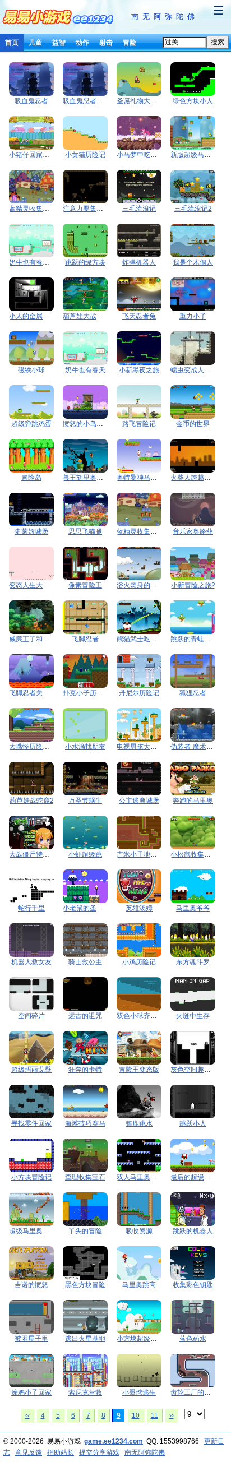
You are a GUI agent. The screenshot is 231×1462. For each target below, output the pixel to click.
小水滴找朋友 (85, 747)
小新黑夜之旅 (139, 370)
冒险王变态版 (139, 1070)
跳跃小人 (192, 1123)
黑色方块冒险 (85, 1285)
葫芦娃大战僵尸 (86, 316)
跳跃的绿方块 (85, 262)
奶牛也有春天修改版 (39, 262)
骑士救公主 (85, 962)
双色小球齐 (140, 1016)
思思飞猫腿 (85, 531)
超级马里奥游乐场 (36, 1231)
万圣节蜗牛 (85, 800)
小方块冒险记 (31, 1177)
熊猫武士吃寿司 (140, 639)
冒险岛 (31, 478)
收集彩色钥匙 (193, 1285)
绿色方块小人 (193, 101)
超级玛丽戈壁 (31, 1070)
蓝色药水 (192, 1339)
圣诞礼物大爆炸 (140, 101)
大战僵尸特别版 (32, 854)
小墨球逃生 (139, 1392)
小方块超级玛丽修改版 (150, 1339)
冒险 (129, 43)
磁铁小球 (31, 370)
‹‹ (27, 1415)
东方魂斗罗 (193, 962)
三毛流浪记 (139, 208)
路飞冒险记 (139, 424)
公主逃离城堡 (139, 800)
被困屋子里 (31, 1339)
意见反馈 (28, 1452)
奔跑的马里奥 (193, 800)
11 (154, 1415)
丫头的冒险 (85, 1231)
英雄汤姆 (139, 908)
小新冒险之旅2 (193, 585)
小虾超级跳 (85, 854)
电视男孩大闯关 (140, 747)
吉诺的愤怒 (31, 1285)
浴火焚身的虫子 (140, 585)
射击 (106, 43)
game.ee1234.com (113, 1441)
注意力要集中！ (86, 208)
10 (136, 1415)
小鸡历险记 (139, 962)
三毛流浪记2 (193, 208)
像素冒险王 (85, 585)
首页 (12, 43)
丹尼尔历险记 (139, 693)
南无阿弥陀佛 (164, 16)
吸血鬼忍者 (31, 101)
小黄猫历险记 (85, 155)
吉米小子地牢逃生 (143, 854)
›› (171, 1415)
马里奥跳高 (139, 1285)
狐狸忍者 (192, 693)
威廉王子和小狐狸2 (38, 639)
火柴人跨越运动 (194, 478)
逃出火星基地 (85, 1339)
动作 (82, 43)
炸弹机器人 (139, 262)
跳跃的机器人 (193, 1231)
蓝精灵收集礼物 (32, 208)
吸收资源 (139, 1231)
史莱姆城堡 (31, 531)
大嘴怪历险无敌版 (36, 747)
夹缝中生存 (193, 1016)
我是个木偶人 (193, 262)
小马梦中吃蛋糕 (140, 155)
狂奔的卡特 (85, 1070)
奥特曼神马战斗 (140, 478)
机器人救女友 (31, 962)
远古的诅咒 (85, 1016)
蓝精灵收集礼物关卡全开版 (157, 531)
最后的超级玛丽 (194, 1177)
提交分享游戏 (99, 1452)
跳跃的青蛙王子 (194, 639)
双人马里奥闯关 (140, 1177)
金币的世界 (193, 424)
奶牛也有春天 (85, 370)
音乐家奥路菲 (193, 531)
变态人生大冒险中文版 (42, 585)
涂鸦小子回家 (31, 1392)
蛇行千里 (31, 908)
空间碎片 (31, 1016)
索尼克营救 (85, 1392)
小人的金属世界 (32, 316)
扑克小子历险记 (86, 693)
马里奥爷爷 (193, 908)
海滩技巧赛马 (85, 1123)
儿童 (35, 43)
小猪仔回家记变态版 (39, 155)
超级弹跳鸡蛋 (31, 424)
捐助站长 (60, 1452)
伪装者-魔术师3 (193, 747)
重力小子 (192, 316)
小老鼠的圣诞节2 (88, 908)
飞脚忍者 (85, 639)
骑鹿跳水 (139, 1123)
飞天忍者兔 (139, 316)
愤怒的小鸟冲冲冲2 (92, 424)
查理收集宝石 (85, 1177)
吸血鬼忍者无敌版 (90, 101)
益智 (59, 43)
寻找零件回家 (31, 1123)
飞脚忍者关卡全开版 (39, 693)
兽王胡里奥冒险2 (88, 478)
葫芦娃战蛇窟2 (32, 800)
